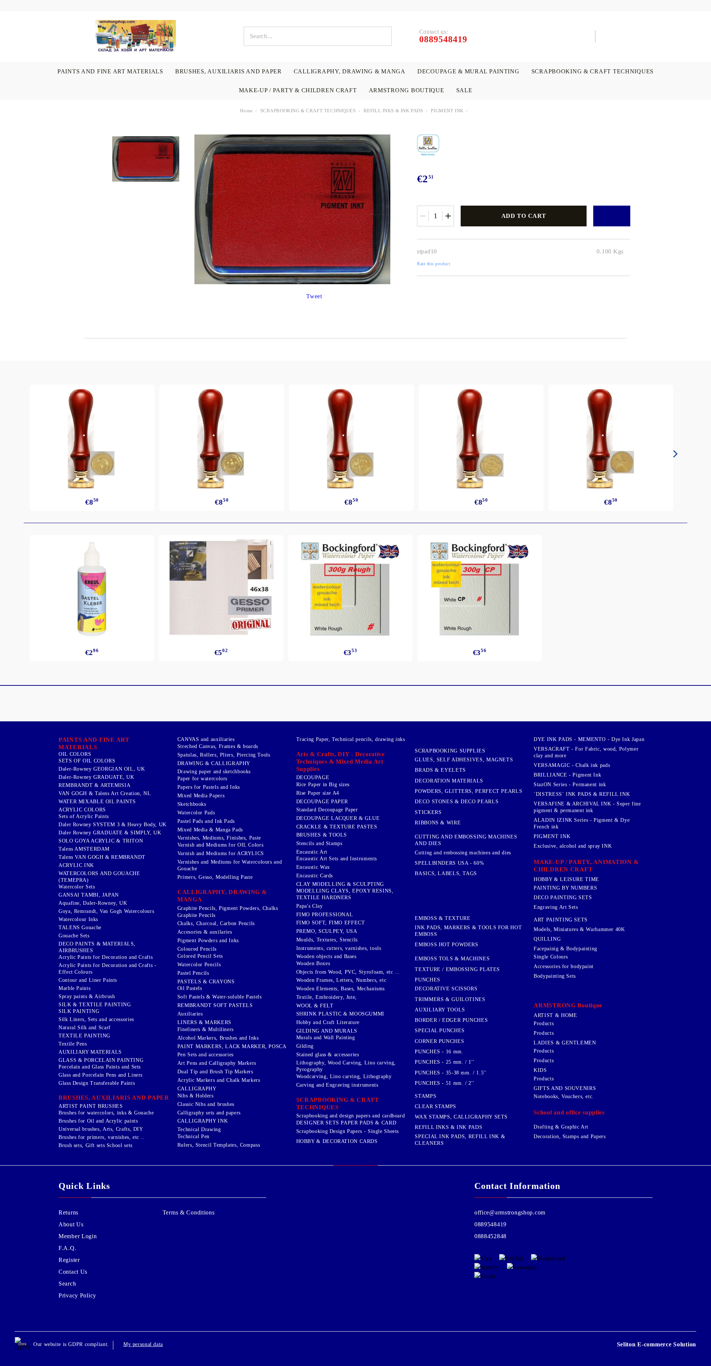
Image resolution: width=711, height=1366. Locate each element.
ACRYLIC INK (76, 865)
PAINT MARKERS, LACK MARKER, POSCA (232, 1046)
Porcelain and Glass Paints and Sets (100, 1067)
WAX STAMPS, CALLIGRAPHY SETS (461, 1117)
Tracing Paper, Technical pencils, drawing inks (350, 739)
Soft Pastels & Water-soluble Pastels (219, 997)
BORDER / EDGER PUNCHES (451, 1020)
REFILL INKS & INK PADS (393, 110)
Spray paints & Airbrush (87, 996)
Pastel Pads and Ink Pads (206, 821)
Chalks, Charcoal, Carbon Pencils (216, 923)
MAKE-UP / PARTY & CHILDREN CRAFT (298, 90)
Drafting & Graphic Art (561, 1127)
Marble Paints (74, 988)
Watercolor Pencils (199, 964)
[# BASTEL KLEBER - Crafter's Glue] (92, 589)
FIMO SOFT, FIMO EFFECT (330, 922)
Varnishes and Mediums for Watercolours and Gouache (229, 865)
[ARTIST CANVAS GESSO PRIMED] (221, 589)
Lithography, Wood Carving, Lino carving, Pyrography (346, 1066)
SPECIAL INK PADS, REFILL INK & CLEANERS (460, 1140)
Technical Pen (193, 1136)
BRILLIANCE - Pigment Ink (567, 775)
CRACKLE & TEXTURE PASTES (336, 827)
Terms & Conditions (189, 1212)
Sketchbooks (191, 804)
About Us (71, 1224)
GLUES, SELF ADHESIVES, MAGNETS (464, 759)
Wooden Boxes (313, 963)
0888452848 (490, 1236)
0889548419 (490, 1224)
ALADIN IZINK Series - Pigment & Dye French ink (582, 823)
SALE (464, 90)
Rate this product (433, 263)
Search (67, 1283)
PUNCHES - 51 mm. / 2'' (444, 1083)
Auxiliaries (190, 1014)
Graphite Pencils (196, 915)
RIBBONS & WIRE (438, 822)
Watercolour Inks (78, 919)
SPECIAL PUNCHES (439, 1030)
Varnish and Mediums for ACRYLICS (220, 853)
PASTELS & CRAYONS (206, 981)
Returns (69, 1212)
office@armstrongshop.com (509, 1212)
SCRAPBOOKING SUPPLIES (450, 751)
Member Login (78, 1236)
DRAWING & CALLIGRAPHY (213, 763)
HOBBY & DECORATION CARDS (337, 1141)
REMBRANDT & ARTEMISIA (94, 785)
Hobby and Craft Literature (328, 1022)
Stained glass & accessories (327, 1054)
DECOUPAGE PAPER (322, 801)
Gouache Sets (74, 935)
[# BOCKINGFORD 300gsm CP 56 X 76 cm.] (479, 589)
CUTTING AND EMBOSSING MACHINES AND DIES (466, 840)
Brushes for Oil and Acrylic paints (98, 1121)
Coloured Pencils (197, 949)
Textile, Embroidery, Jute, (326, 997)
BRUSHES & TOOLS (321, 835)
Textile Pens (73, 1044)
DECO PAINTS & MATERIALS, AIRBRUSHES (97, 947)
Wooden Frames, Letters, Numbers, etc (341, 980)
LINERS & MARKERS (204, 1022)
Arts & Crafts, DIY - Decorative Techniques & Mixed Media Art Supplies (340, 761)
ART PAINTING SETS (561, 920)
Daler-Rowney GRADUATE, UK (96, 777)
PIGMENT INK (448, 110)
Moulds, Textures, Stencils (327, 940)
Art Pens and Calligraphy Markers (216, 1063)
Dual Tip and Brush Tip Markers (215, 1071)
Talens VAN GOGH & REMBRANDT (102, 857)
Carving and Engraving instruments (337, 1085)
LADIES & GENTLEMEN (565, 1043)
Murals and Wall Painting (325, 1037)
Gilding (305, 1046)
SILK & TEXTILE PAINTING (95, 1004)
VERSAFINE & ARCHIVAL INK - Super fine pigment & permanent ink (587, 807)
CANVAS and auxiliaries (206, 739)
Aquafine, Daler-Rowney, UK (93, 903)
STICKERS (428, 812)
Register (69, 1260)
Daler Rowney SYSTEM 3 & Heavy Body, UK (113, 824)
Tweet (314, 296)
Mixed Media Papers (200, 795)
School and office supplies (569, 1112)
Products (544, 1023)
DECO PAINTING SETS (563, 897)
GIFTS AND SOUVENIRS (565, 1088)
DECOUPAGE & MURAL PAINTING (468, 71)
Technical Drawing (199, 1129)
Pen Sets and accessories (205, 1054)
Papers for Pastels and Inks (208, 787)
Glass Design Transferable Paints (97, 1083)
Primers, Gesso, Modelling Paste (215, 877)
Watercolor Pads (196, 812)
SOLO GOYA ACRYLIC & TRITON (101, 841)
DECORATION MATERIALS (449, 781)
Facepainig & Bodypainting (565, 948)
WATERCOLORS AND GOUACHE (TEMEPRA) (99, 877)
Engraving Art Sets (556, 907)
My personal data (143, 1344)
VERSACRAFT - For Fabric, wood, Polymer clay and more (586, 752)
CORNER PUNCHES (439, 1041)
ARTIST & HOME (555, 1015)
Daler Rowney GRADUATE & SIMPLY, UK (110, 832)
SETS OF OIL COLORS (87, 761)
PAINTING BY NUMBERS (565, 888)
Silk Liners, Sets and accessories (96, 1019)
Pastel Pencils (193, 973)
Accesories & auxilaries (204, 932)
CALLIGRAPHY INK (202, 1121)
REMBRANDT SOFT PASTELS (215, 1005)
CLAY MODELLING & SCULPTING (340, 884)
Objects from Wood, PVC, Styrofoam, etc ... (348, 972)
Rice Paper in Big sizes (323, 784)
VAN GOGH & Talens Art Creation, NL (105, 793)
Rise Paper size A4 (317, 793)
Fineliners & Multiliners (205, 1029)
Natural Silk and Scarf (85, 1027)
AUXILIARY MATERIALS (90, 1052)
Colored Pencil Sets (200, 956)
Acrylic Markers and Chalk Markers (218, 1080)
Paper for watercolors (202, 778)
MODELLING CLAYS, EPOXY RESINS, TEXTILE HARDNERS (345, 894)
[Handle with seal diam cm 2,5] (92, 438)
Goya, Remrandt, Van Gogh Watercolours (106, 911)
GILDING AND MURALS (326, 1031)
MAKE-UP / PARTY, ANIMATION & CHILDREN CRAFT (586, 866)
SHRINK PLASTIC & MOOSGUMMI (340, 1014)
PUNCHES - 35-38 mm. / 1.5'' (450, 1073)
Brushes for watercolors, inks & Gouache (106, 1113)
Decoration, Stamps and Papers (569, 1136)
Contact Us (73, 1272)
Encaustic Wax (313, 867)
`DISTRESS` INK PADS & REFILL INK (582, 794)
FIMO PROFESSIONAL (324, 914)
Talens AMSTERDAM (84, 849)
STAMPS (425, 1096)
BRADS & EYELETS (440, 770)
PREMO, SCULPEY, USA (326, 931)
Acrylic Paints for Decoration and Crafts (106, 957)
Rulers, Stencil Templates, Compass (218, 1145)
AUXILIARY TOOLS (440, 1010)
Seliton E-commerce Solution (656, 1344)
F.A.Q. (67, 1248)
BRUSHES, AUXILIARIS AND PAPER (228, 71)
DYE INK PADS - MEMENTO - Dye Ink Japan (589, 739)
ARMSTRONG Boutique (406, 90)
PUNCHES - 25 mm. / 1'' (444, 1062)
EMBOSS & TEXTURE (442, 918)
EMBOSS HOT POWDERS (446, 944)
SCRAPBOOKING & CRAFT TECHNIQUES (592, 71)
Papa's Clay (309, 906)
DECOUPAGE (313, 777)
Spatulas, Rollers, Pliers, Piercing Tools (223, 755)
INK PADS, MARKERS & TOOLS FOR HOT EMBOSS (468, 931)
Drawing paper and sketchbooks (214, 771)
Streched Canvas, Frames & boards (217, 746)
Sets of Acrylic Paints (84, 816)
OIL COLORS (75, 754)
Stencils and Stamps (319, 843)
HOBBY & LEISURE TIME (566, 879)
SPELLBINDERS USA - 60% (449, 863)
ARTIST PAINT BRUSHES (91, 1106)
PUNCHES (427, 980)
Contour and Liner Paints (88, 980)
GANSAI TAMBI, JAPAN (89, 895)
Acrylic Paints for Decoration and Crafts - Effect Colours (107, 969)
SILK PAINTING (79, 1011)
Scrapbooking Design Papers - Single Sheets (347, 1131)
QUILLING (547, 939)
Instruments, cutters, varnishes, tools (338, 948)
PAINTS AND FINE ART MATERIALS (110, 71)
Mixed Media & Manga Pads (210, 829)
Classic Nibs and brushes (205, 1104)
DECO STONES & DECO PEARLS (456, 801)
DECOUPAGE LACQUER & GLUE (338, 818)
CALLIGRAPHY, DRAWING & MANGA (349, 71)
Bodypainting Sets (555, 976)
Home (246, 110)
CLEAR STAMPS (435, 1106)
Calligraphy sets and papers (209, 1113)
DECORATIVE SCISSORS (446, 988)
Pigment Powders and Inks (208, 940)
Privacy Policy (77, 1295)
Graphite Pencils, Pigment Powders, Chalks (227, 908)
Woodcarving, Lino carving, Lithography (344, 1076)
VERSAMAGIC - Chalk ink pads (572, 765)
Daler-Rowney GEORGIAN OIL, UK (102, 769)
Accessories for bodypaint (564, 966)
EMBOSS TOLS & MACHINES (452, 958)
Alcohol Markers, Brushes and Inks (218, 1038)
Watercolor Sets (77, 887)
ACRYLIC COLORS (82, 809)
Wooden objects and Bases (326, 956)
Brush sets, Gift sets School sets (96, 1145)
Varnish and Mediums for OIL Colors (220, 845)
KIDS (540, 1070)
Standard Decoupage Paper (327, 809)
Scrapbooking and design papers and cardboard (350, 1116)
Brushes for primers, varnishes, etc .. (101, 1137)
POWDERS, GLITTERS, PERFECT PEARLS (468, 791)
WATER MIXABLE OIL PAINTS (97, 801)
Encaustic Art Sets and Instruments (336, 858)
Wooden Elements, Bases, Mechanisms (340, 988)
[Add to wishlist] (611, 216)
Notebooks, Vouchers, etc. (564, 1096)
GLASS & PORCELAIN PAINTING (101, 1060)
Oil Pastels (189, 988)
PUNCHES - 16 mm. (439, 1051)
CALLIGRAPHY (197, 1088)
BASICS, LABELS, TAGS (446, 873)
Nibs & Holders (195, 1096)
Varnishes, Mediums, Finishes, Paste (219, 838)
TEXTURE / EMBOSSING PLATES (457, 969)
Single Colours (551, 957)
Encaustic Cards (314, 875)
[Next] (674, 454)
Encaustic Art (311, 852)
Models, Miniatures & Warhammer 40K (579, 929)
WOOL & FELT (315, 1005)
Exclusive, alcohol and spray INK (573, 846)
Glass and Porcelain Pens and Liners (101, 1075)
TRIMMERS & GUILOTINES (450, 999)
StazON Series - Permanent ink (570, 784)
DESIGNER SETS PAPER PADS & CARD (346, 1123)
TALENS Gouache (80, 927)
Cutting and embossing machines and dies (463, 852)
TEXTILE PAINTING (84, 1035)
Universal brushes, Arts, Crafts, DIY (101, 1129)
